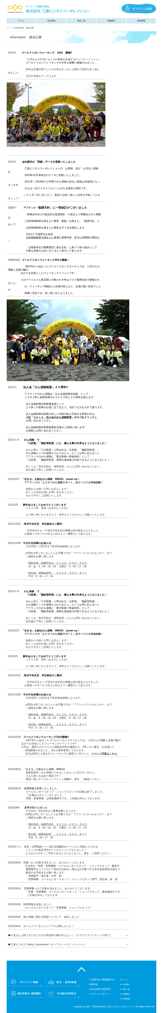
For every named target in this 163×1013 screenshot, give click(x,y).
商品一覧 (81, 21)
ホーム (21, 21)
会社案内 (51, 21)
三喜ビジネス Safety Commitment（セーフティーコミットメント (47, 944)
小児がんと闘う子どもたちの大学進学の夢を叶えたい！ (42, 935)
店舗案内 (111, 21)
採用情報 (141, 21)
